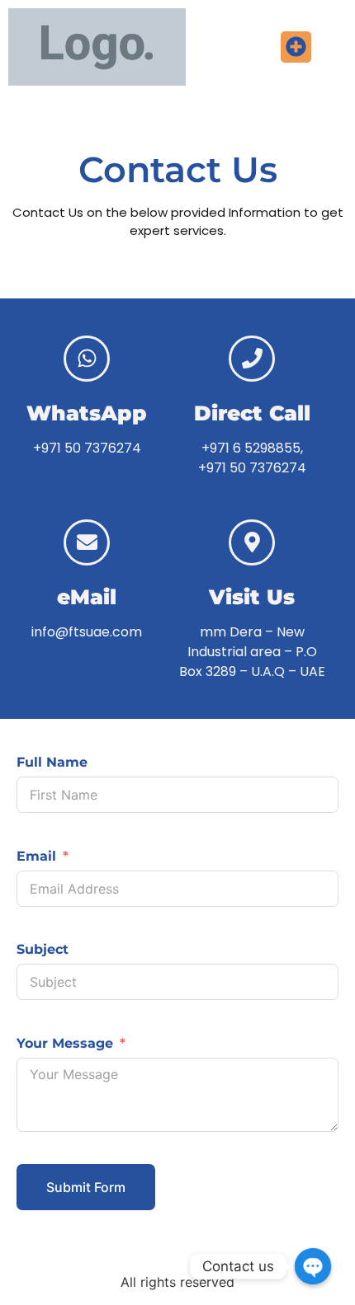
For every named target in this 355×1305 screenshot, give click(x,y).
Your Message (65, 1043)
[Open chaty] (313, 1266)
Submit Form (85, 1187)
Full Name (52, 762)
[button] (296, 47)
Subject (43, 949)
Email (36, 856)
